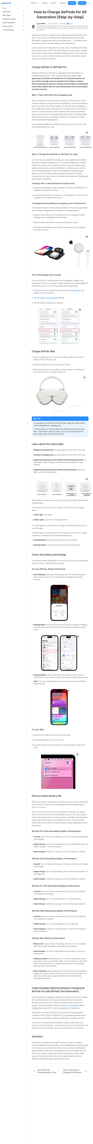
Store (45, 3)
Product (33, 3)
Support (62, 3)
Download (72, 3)
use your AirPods (69, 1005)
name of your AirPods (48, 298)
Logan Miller (41, 23)
